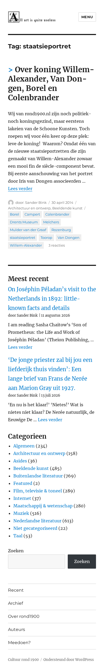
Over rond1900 (23, 616)
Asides (20, 461)
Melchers (51, 222)
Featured (22, 483)
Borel (14, 214)
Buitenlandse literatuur (38, 475)
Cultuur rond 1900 (23, 659)
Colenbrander (57, 214)
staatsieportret (22, 237)
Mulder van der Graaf (28, 230)
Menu (87, 17)
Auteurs (16, 629)
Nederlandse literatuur (37, 520)
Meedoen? (19, 642)
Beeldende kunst (67, 208)
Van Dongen (68, 237)
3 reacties (57, 245)
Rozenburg (61, 230)
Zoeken (16, 550)
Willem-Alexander (26, 245)
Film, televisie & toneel (37, 490)
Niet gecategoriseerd (35, 528)
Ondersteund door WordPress (68, 659)
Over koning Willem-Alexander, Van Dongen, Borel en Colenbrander (51, 83)
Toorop (46, 237)
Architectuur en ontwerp (29, 208)
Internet (22, 498)
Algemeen (24, 446)
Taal (17, 535)
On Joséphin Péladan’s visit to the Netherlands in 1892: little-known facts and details (52, 298)
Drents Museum (24, 222)
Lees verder (20, 188)
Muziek (21, 513)
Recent (16, 590)
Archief (15, 603)
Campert (32, 214)
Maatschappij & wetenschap (43, 505)
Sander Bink (36, 202)
